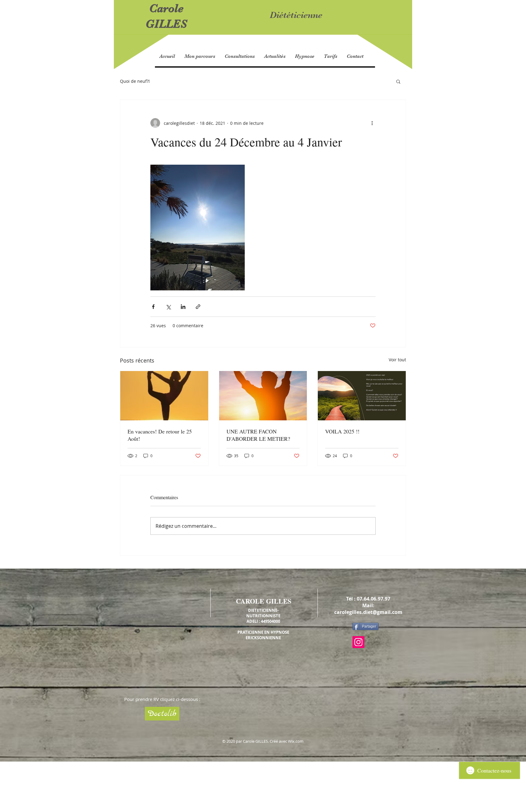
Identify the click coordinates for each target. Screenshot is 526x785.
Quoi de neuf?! (135, 81)
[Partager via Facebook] (153, 307)
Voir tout (397, 360)
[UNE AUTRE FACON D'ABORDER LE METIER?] (263, 395)
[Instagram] (358, 642)
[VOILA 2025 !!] (362, 395)
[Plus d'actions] (372, 123)
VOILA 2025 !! (342, 431)
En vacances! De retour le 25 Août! (160, 435)
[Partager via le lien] (198, 307)
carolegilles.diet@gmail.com (368, 612)
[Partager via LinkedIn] (183, 307)
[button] (398, 81)
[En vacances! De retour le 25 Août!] (164, 395)
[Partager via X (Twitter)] (168, 307)
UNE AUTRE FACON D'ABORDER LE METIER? (258, 435)
